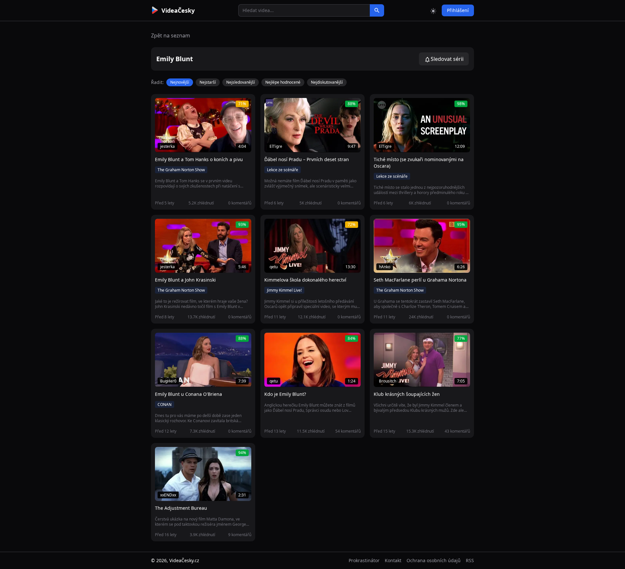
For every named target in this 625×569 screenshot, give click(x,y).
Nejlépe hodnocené (282, 82)
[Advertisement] (115, 118)
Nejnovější (179, 82)
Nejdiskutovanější (327, 82)
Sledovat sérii (447, 58)
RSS (470, 560)
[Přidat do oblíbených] (163, 106)
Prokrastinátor (364, 560)
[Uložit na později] (174, 106)
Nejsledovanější (240, 82)
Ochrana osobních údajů (434, 560)
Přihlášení (458, 10)
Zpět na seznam (170, 35)
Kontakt (393, 560)
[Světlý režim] (433, 10)
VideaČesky (178, 10)
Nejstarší (208, 82)
